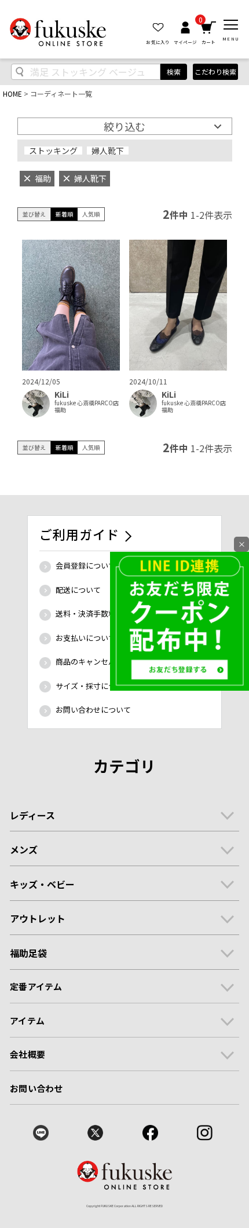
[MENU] (231, 25)
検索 (174, 71)
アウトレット (37, 918)
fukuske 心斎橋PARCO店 (86, 402)
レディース (32, 815)
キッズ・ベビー (42, 884)
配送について (78, 589)
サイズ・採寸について (93, 685)
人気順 (91, 214)
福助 (60, 409)
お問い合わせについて (93, 709)
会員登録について (86, 565)
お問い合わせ (36, 1088)
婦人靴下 (107, 150)
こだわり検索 (215, 71)
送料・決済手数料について (101, 613)
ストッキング (53, 150)
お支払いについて (86, 637)
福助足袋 (28, 953)
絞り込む (124, 126)
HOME (12, 93)
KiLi (61, 394)
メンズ (24, 849)
